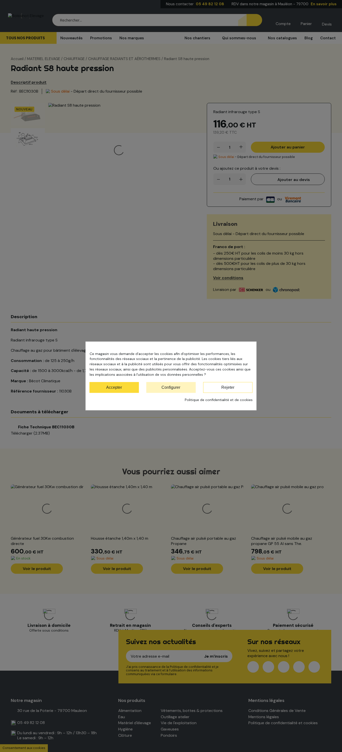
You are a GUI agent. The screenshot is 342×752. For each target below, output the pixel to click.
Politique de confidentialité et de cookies (219, 400)
